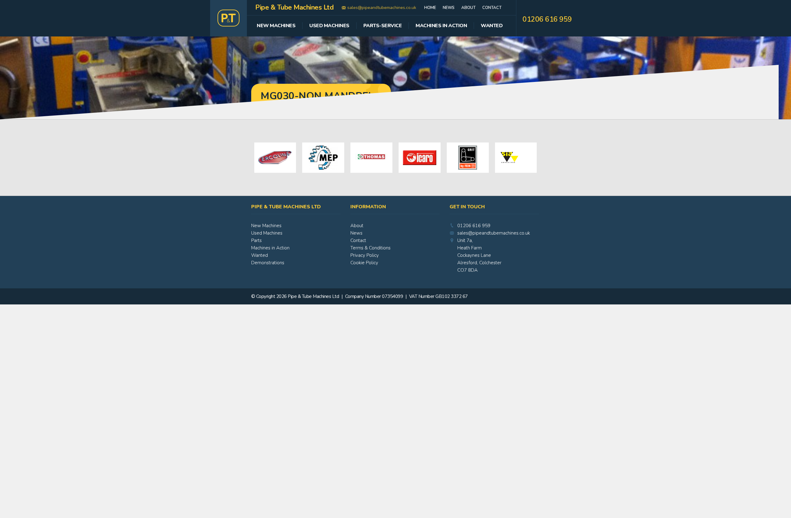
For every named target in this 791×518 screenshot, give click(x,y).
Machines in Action (270, 248)
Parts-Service (382, 26)
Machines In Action (441, 26)
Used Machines (329, 26)
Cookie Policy (364, 263)
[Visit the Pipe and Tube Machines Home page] (228, 18)
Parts (256, 240)
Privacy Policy (364, 255)
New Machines (276, 26)
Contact (491, 8)
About (468, 8)
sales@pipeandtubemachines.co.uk (381, 8)
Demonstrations (267, 263)
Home (430, 8)
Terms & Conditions (370, 248)
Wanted (491, 26)
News (449, 8)
